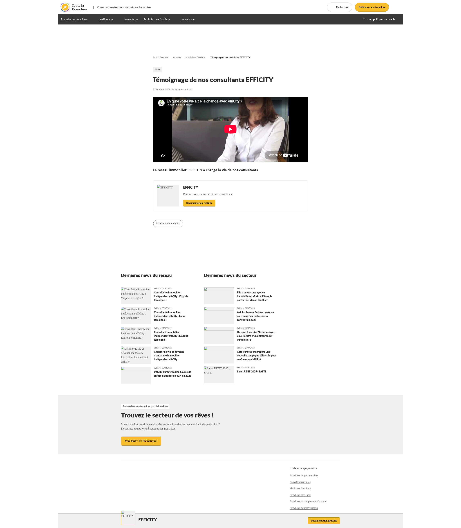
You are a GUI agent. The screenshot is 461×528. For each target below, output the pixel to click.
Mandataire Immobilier (168, 223)
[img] (92, 19)
